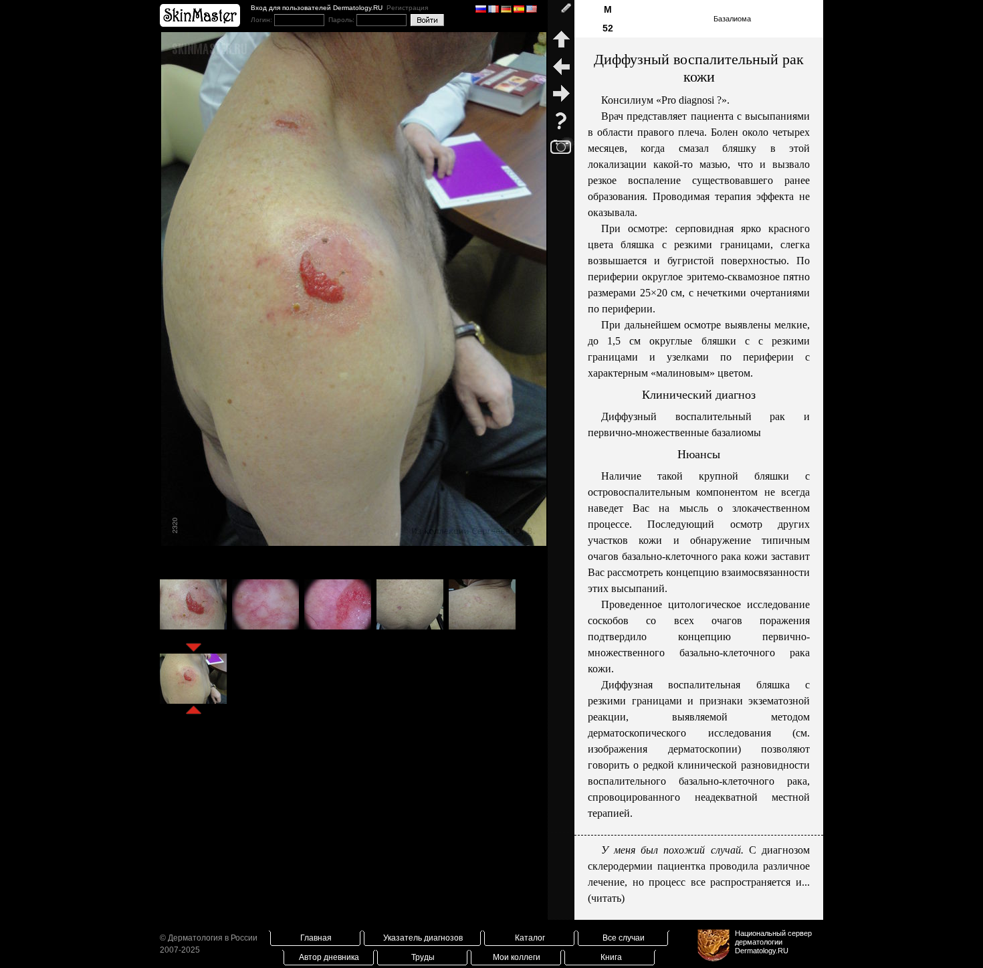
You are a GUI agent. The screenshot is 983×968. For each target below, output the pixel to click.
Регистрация (407, 7)
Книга (611, 957)
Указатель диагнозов (423, 938)
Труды (423, 957)
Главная (316, 938)
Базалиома (732, 19)
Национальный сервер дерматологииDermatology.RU (773, 942)
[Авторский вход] (561, 13)
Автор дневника (329, 957)
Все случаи (624, 938)
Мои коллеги (516, 957)
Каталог (530, 938)
